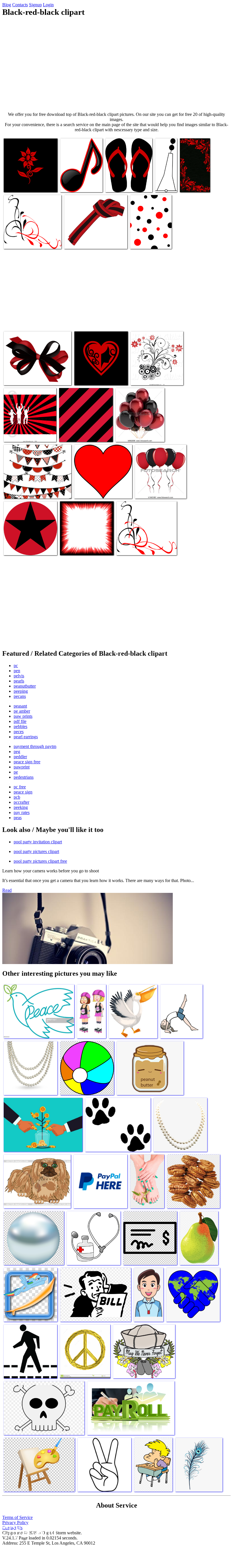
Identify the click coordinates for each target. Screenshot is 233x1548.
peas (18, 817)
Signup (35, 4)
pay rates (22, 812)
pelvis (19, 675)
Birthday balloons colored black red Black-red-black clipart (138, 429)
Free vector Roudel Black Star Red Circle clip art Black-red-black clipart (29, 543)
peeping (21, 691)
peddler (20, 756)
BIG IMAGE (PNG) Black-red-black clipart (125, 182)
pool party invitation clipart (38, 841)
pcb (17, 797)
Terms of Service (17, 1517)
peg (17, 751)
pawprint (22, 766)
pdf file (20, 721)
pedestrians (24, 777)
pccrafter (21, 802)
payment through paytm (35, 746)
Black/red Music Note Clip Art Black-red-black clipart (79, 179)
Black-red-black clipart (94, 491)
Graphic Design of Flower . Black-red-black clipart (27, 182)
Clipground (28, 1531)
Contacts (20, 4)
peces (19, 731)
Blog (6, 4)
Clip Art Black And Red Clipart (30, 241)
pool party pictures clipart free (40, 861)
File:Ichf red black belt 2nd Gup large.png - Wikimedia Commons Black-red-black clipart (92, 236)
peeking (21, 807)
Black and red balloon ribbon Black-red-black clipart (159, 488)
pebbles (20, 726)
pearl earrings (26, 736)
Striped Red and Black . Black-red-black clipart (24, 431)
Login (48, 4)
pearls (19, 680)
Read (7, 890)
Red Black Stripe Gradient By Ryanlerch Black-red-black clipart (85, 429)
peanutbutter (25, 686)
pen (17, 670)
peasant (20, 706)
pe (16, 772)
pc (16, 665)
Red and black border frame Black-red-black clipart (83, 545)
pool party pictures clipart (36, 851)
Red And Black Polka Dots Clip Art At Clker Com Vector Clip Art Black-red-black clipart (150, 234)
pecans (20, 696)
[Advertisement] (116, 64)
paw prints (23, 716)
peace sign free (27, 761)
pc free (20, 786)
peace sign (23, 792)
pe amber (22, 711)
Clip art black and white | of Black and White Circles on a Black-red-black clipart (155, 373)
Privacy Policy (15, 1522)
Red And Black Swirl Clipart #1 (143, 547)
